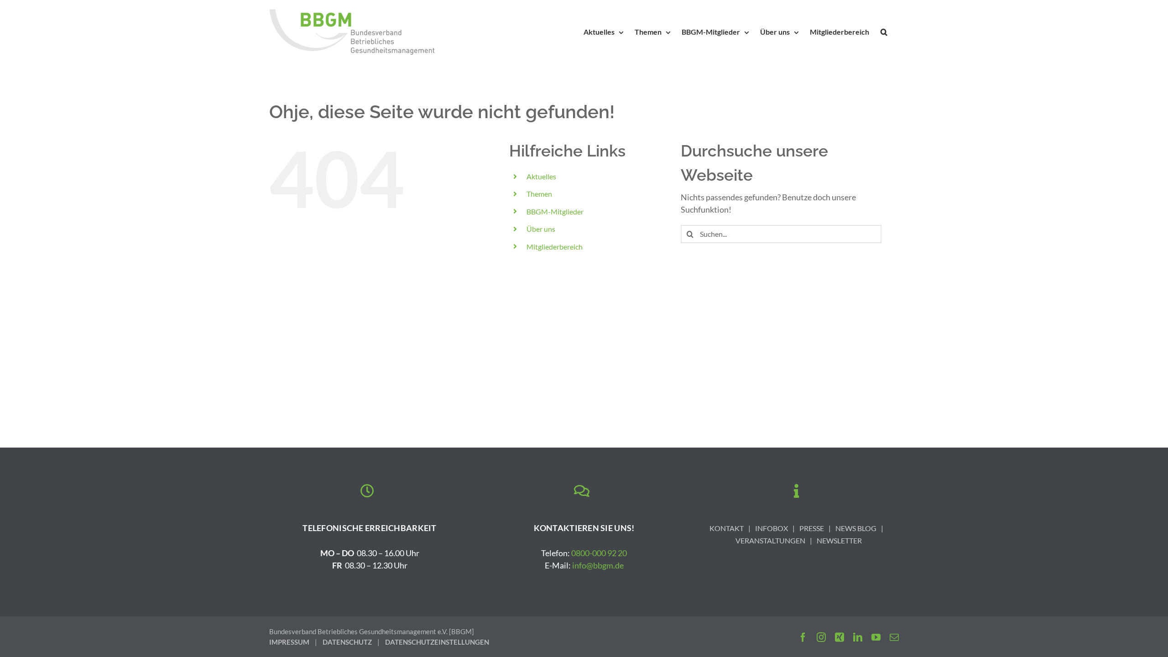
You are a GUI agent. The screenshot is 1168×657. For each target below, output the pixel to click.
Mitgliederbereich (555, 246)
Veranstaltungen (770, 540)
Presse (811, 528)
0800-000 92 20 (599, 553)
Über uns (541, 228)
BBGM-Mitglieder (555, 211)
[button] (884, 32)
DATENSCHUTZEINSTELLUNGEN (437, 642)
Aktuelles (541, 176)
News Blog (855, 528)
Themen (539, 193)
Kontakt (726, 528)
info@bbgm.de (598, 565)
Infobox (771, 528)
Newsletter (839, 540)
